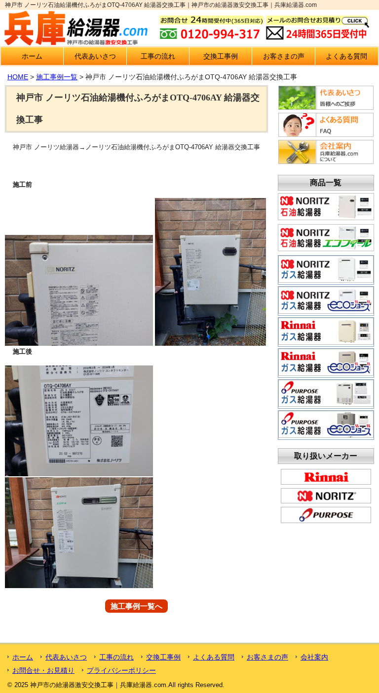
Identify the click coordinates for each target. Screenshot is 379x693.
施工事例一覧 (56, 77)
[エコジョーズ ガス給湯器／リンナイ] (326, 372)
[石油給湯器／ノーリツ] (326, 216)
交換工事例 (220, 56)
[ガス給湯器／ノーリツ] (326, 279)
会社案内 (314, 657)
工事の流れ (158, 56)
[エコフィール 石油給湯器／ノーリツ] (326, 247)
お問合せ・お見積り (43, 670)
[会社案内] (326, 161)
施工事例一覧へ (136, 606)
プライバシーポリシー (121, 670)
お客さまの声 (283, 56)
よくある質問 (346, 56)
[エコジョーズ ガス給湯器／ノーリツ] (326, 310)
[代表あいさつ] (326, 107)
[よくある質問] (326, 134)
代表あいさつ (95, 56)
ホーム (32, 56)
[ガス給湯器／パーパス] (326, 403)
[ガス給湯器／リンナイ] (326, 341)
